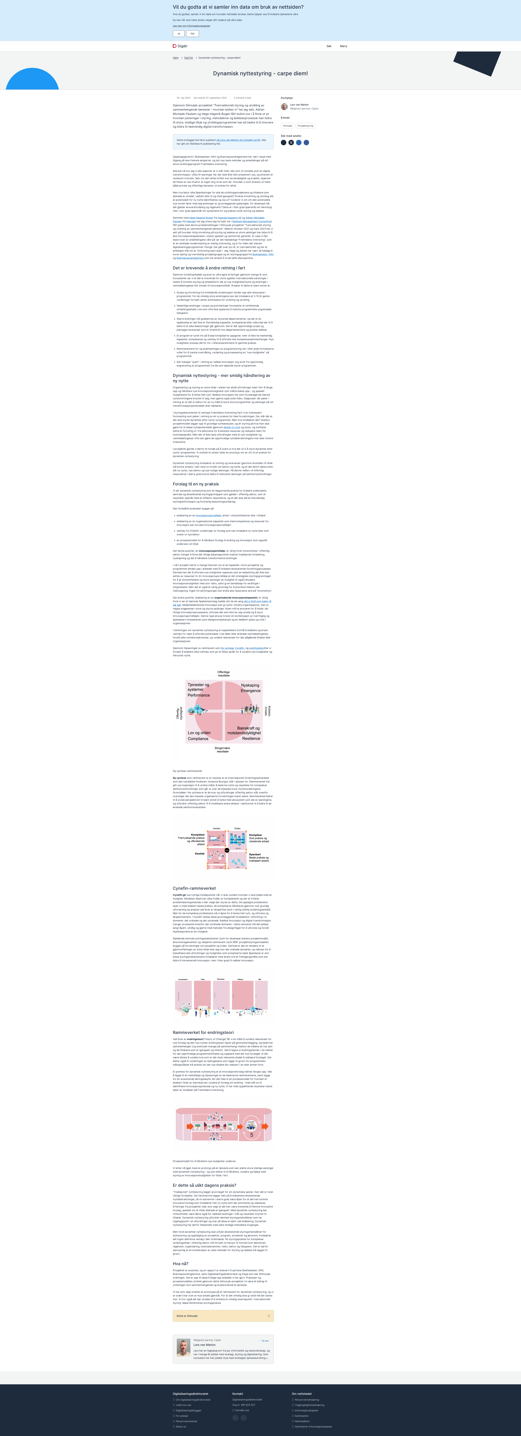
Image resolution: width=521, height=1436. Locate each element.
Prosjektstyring (305, 125)
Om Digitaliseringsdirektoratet (193, 1399)
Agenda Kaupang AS (229, 217)
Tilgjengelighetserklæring (309, 1405)
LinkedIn (243, 1419)
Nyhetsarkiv (302, 1415)
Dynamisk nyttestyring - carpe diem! (220, 57)
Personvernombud (186, 1421)
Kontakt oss (242, 1410)
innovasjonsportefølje (208, 515)
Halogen (191, 221)
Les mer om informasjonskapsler (191, 25)
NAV (271, 254)
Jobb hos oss (183, 1405)
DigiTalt (188, 57)
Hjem (176, 57)
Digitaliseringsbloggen (188, 1410)
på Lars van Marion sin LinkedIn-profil (238, 140)
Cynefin (239, 648)
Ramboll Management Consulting (251, 221)
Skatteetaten (259, 254)
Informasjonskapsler (306, 1410)
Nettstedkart (302, 1421)
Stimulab (287, 125)
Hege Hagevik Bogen (201, 217)
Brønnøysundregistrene (190, 258)
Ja (178, 33)
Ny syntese (227, 648)
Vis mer (265, 1341)
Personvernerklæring (307, 1399)
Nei (192, 33)
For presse (182, 1415)
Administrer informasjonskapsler (313, 1426)
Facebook (235, 1419)
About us (181, 1426)
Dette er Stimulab (187, 1315)
